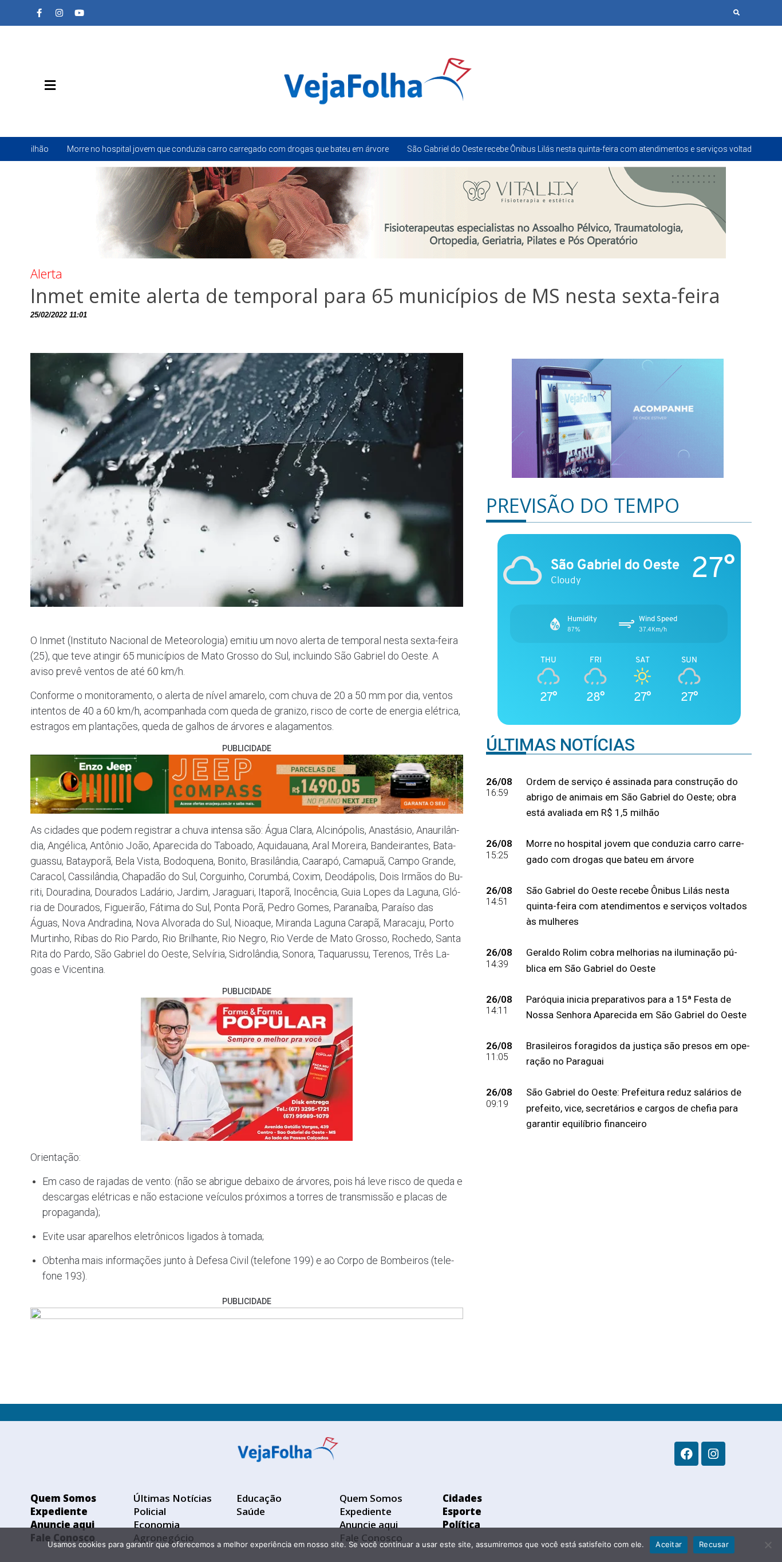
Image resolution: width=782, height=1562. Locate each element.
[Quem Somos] (39, 112)
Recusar (714, 1544)
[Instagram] (59, 12)
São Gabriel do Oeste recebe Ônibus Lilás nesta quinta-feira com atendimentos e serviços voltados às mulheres (507, 149)
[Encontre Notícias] (737, 12)
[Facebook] (686, 1454)
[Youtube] (79, 12)
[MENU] (47, 85)
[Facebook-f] (39, 12)
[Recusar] (767, 1545)
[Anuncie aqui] (73, 112)
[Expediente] (56, 112)
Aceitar (668, 1544)
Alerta (46, 273)
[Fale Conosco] (90, 112)
